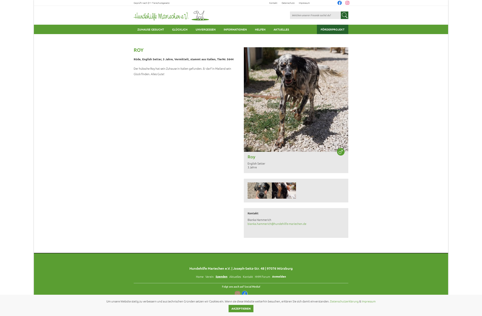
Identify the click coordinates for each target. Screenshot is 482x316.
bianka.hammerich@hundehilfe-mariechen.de (277, 224)
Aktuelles (281, 29)
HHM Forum (262, 277)
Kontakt (273, 2)
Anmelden (279, 276)
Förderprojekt (333, 29)
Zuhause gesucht (150, 29)
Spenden (221, 276)
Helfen (260, 29)
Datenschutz (288, 2)
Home (200, 277)
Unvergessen (206, 29)
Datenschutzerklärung (344, 301)
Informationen (235, 29)
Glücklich (180, 29)
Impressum (304, 2)
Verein (209, 277)
